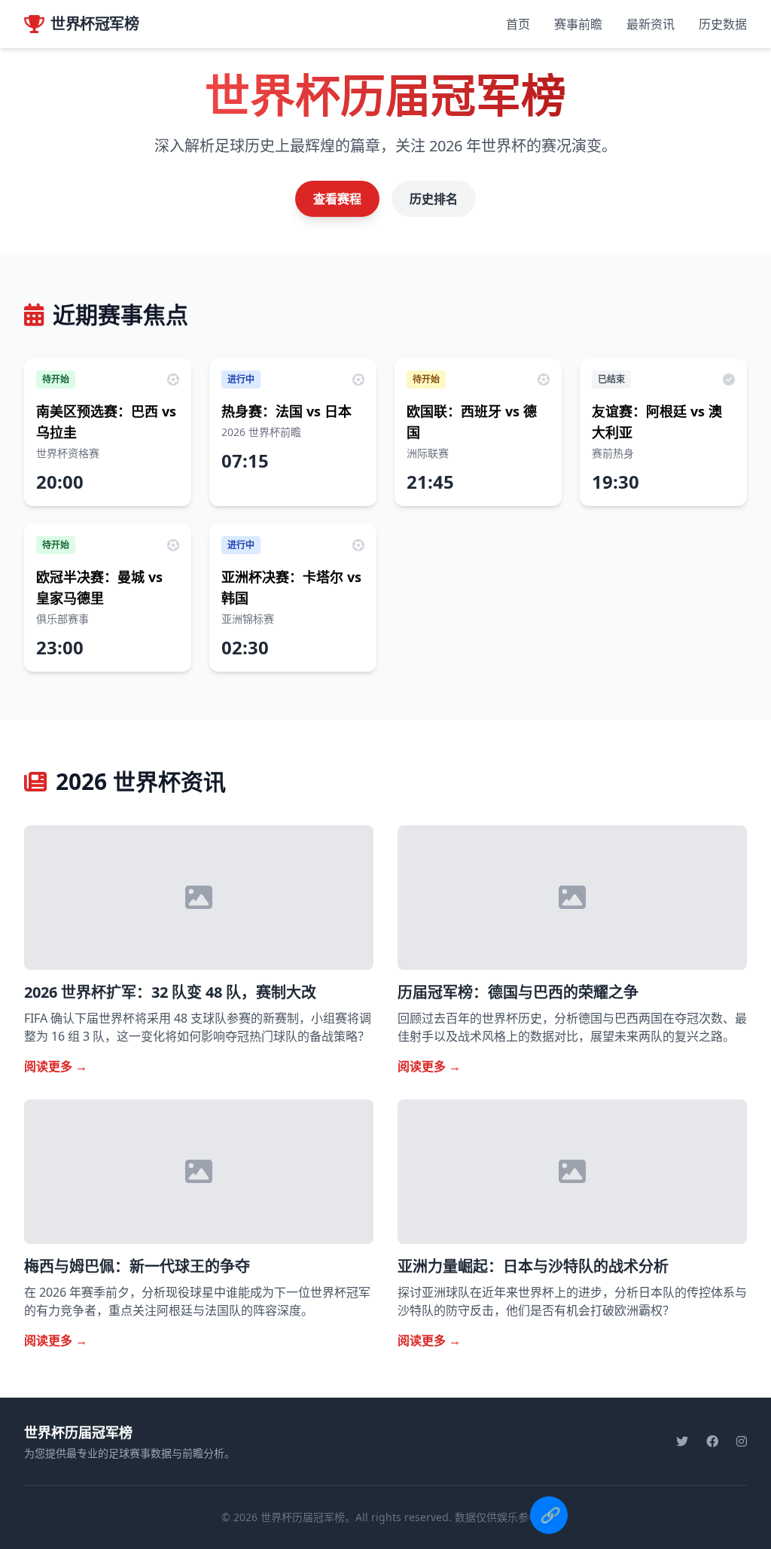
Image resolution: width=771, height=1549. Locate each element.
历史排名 (434, 199)
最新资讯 (650, 24)
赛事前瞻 (578, 24)
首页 (518, 24)
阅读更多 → (55, 1066)
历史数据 (723, 24)
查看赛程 (337, 199)
